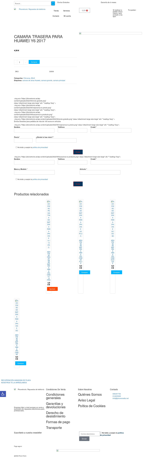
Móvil (33, 78)
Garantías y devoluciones (56, 405)
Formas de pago (58, 421)
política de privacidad (40, 147)
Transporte (54, 427)
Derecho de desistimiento (55, 414)
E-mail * (94, 127)
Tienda (56, 10)
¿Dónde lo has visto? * (45, 137)
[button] (3, 394)
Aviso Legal (86, 400)
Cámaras (27, 78)
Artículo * (83, 169)
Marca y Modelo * (20, 169)
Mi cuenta (67, 16)
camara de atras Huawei (31, 80)
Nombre (17, 127)
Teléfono (61, 127)
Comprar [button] (84, 272)
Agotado (52, 289)
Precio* (17, 137)
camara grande (46, 80)
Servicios (66, 10)
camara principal (59, 80)
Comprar (34, 62)
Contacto (56, 16)
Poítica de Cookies (91, 405)
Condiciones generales (55, 396)
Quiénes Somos (90, 394)
